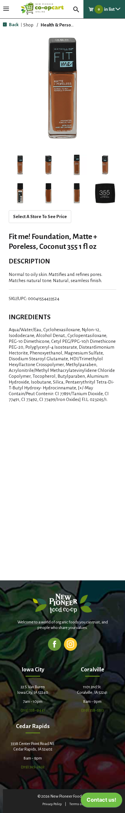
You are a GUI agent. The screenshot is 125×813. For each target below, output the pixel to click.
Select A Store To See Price (40, 216)
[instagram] (70, 644)
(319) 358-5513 (92, 710)
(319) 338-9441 (33, 710)
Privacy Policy (52, 804)
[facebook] (54, 644)
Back (13, 24)
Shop (28, 24)
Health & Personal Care (64, 24)
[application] (101, 801)
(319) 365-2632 (32, 767)
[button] (20, 165)
